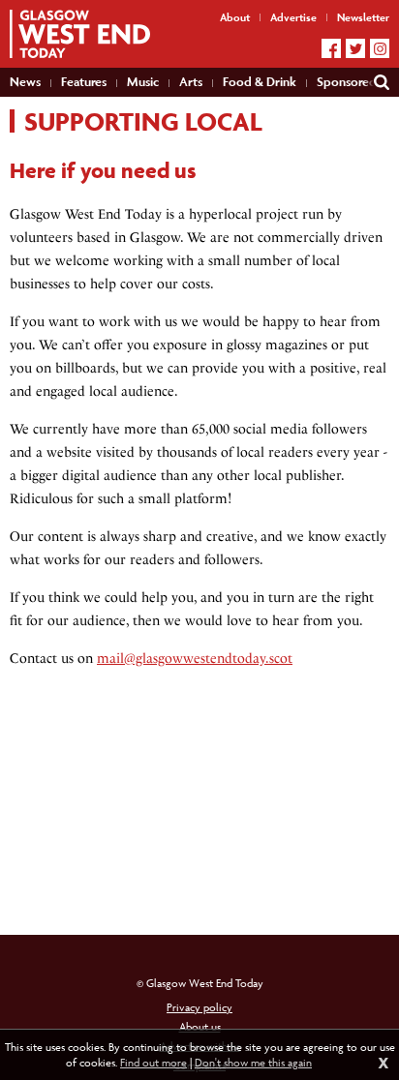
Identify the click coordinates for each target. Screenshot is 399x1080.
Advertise (293, 17)
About (235, 17)
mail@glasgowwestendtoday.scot (194, 658)
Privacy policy (199, 1007)
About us (200, 1026)
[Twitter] (355, 48)
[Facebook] (331, 48)
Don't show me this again (253, 1062)
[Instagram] (379, 48)
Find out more (153, 1062)
